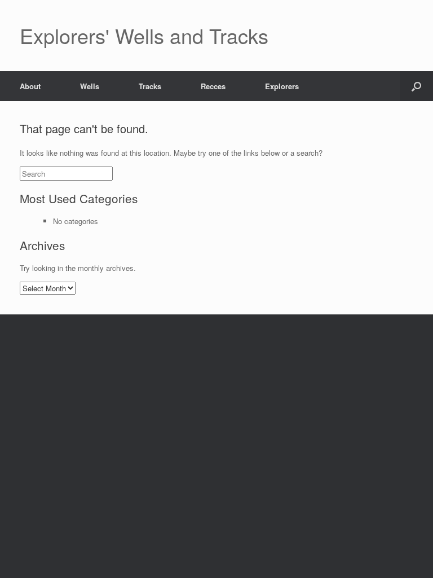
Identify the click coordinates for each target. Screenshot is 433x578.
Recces (213, 86)
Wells (89, 86)
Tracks (150, 86)
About (30, 86)
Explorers (282, 86)
